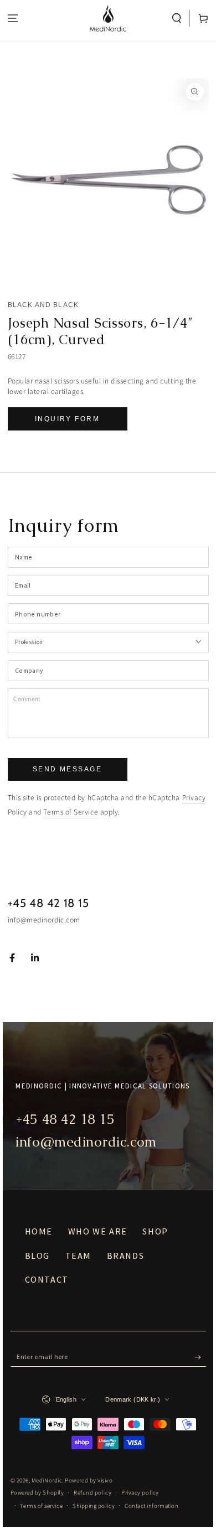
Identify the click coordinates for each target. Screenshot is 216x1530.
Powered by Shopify (37, 1492)
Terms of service (41, 1506)
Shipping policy (94, 1506)
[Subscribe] (200, 1357)
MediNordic (47, 1480)
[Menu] (13, 18)
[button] (177, 18)
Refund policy (92, 1492)
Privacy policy (140, 1492)
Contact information (151, 1506)
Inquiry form (67, 419)
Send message (67, 769)
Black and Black (43, 305)
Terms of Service (70, 812)
